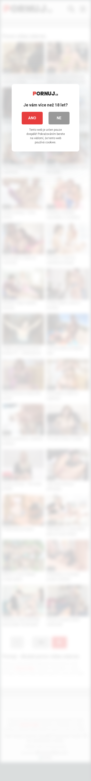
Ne (59, 118)
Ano (32, 118)
